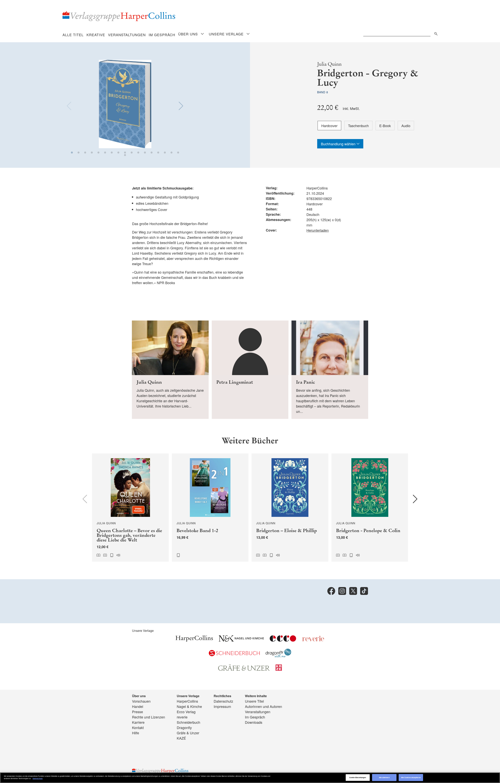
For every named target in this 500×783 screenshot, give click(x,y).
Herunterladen (317, 230)
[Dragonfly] (278, 655)
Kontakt (138, 727)
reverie (182, 716)
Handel (137, 706)
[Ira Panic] (329, 370)
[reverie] (313, 640)
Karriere (138, 722)
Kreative (96, 34)
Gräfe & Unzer (188, 732)
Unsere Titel (254, 701)
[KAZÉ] (279, 669)
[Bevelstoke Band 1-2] (210, 507)
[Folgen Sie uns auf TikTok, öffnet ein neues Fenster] (364, 591)
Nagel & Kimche (189, 706)
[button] (72, 153)
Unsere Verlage (226, 34)
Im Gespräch (162, 34)
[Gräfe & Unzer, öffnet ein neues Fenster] (244, 669)
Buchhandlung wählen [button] (338, 143)
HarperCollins (187, 701)
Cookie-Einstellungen (357, 777)
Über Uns (188, 34)
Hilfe (135, 732)
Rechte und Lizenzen (148, 716)
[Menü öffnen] (202, 34)
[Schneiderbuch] (234, 654)
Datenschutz (223, 701)
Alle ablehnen (384, 777)
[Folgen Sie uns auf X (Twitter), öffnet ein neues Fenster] (353, 591)
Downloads (253, 722)
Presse (137, 711)
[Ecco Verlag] (283, 640)
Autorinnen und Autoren (263, 706)
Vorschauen (141, 701)
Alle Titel (73, 34)
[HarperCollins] (194, 640)
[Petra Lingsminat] (250, 370)
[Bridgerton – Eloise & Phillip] (290, 507)
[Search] (435, 33)
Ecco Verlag (186, 711)
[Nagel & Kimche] (241, 640)
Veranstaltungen (127, 34)
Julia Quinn (329, 64)
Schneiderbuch (188, 722)
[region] (250, 777)
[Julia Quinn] (170, 370)
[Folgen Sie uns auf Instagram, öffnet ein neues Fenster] (342, 591)
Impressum (222, 706)
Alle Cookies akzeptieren (411, 777)
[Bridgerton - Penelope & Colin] (369, 507)
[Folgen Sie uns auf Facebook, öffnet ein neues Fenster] (331, 591)
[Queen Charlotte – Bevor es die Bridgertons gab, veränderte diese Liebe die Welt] (130, 507)
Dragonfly (184, 727)
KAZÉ (181, 738)
